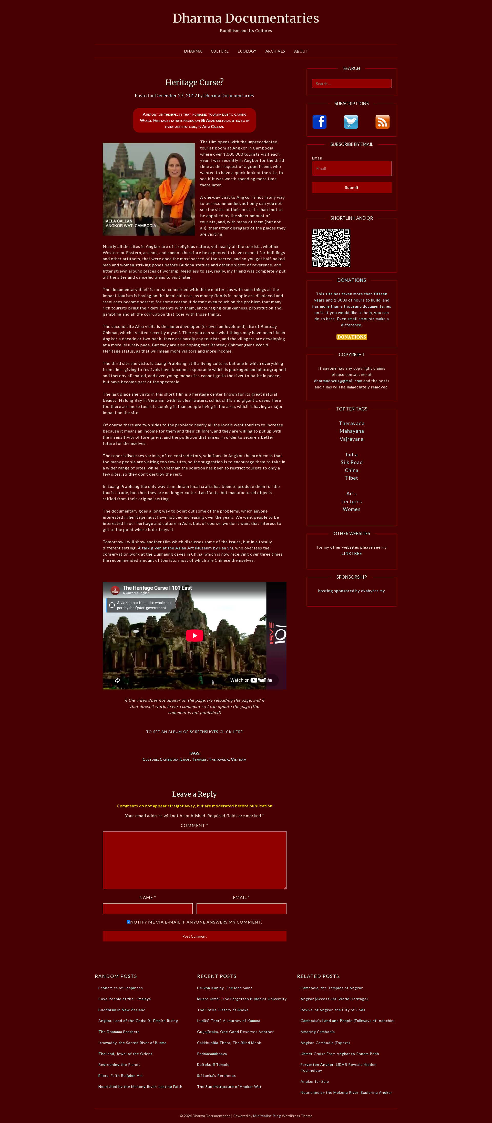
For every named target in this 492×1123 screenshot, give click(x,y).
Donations (351, 280)
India (352, 454)
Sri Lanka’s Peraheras (216, 1075)
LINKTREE (352, 553)
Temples (199, 759)
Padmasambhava (212, 1053)
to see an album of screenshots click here (194, 731)
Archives (275, 51)
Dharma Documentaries (246, 18)
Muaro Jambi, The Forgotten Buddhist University (242, 999)
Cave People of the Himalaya (124, 999)
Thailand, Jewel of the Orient (125, 1053)
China (351, 470)
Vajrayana (352, 439)
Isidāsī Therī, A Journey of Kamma (228, 1020)
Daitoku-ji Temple (213, 1064)
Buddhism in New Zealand (122, 1010)
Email (241, 897)
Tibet (351, 478)
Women (352, 509)
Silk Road (352, 462)
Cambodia (169, 759)
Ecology (247, 51)
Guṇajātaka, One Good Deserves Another (235, 1031)
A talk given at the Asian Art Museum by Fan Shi (185, 547)
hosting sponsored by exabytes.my (351, 590)
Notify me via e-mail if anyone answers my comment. (196, 921)
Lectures (351, 501)
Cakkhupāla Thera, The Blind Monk (229, 1042)
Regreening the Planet (119, 1064)
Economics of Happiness (120, 988)
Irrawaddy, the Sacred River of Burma (132, 1042)
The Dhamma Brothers (119, 1031)
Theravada (219, 759)
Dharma (193, 51)
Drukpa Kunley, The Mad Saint (224, 988)
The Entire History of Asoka (223, 1010)
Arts (351, 493)
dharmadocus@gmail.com (338, 380)
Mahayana (352, 431)
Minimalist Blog (267, 1116)
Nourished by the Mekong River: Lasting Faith (140, 1086)
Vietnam (239, 759)
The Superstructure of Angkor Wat (229, 1086)
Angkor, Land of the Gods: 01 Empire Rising (138, 1020)
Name (147, 897)
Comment (194, 825)
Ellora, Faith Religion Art (120, 1075)
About (301, 51)
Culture (220, 51)
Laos (185, 759)
